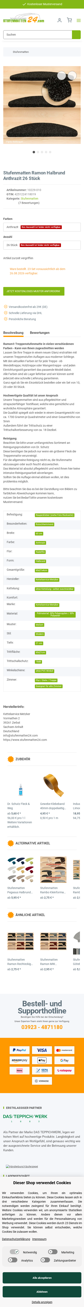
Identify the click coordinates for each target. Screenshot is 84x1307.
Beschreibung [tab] (13, 333)
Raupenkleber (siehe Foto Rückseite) (54, 515)
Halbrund (40, 561)
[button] (59, 20)
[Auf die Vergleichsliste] (61, 75)
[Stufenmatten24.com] (23, 18)
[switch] (14, 1251)
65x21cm (40, 652)
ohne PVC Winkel (44, 671)
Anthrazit (40, 542)
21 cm (39, 643)
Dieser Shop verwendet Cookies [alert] (42, 1182)
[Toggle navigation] (77, 20)
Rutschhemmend (44, 524)
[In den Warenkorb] (6, 64)
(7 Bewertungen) (29, 202)
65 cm (39, 533)
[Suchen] (76, 34)
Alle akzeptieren (42, 1277)
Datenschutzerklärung (16, 1239)
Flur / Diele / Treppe (46, 680)
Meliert (39, 625)
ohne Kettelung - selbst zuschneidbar (54, 589)
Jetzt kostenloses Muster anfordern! (34, 291)
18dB (38, 661)
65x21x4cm (41, 570)
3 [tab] (42, 152)
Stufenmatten (29, 198)
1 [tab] (34, 152)
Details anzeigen (42, 1302)
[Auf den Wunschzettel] (72, 75)
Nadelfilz (40, 552)
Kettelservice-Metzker (47, 579)
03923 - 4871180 (42, 1027)
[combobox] (42, 227)
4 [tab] (46, 152)
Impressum (39, 1239)
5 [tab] (50, 152)
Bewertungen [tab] (40, 333)
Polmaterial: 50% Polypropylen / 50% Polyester (55, 614)
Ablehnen (42, 1291)
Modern (40, 634)
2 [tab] (38, 152)
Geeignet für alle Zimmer (49, 686)
